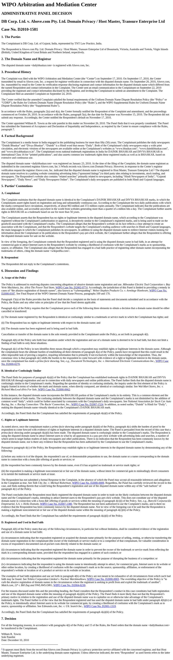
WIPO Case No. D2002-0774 (72, 287)
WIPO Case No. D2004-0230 (69, 585)
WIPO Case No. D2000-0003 (103, 579)
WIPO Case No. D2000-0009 (88, 482)
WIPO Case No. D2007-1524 (87, 404)
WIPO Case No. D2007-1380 (56, 503)
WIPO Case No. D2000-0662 (54, 389)
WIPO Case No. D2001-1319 (100, 606)
